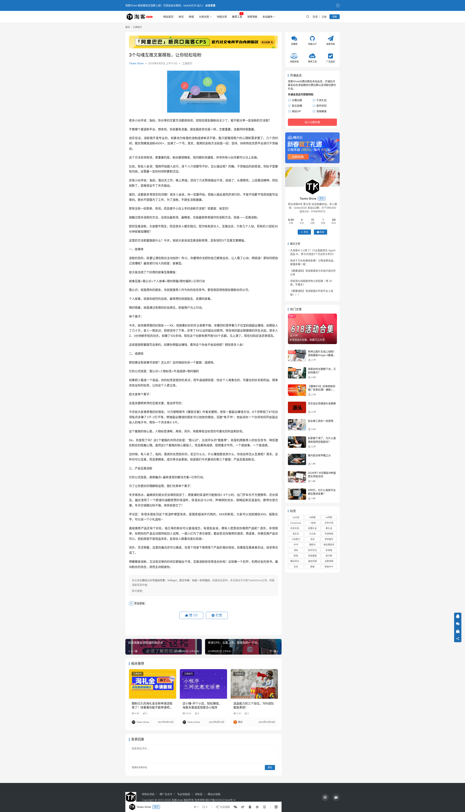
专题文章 (222, 16)
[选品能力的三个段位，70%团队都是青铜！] (254, 684)
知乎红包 (312, 550)
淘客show (177, 799)
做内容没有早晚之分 (319, 455)
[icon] (325, 797)
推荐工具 (237, 16)
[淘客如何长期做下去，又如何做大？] (297, 373)
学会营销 (139, 603)
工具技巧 (187, 63)
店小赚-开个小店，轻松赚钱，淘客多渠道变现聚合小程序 (202, 705)
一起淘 (312, 522)
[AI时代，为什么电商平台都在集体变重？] (297, 494)
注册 (324, 16)
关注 (306, 232)
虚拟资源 (312, 561)
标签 (200, 794)
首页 (127, 27)
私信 (322, 232)
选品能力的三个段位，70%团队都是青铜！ (253, 705)
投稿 (334, 16)
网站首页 (168, 16)
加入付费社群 (312, 122)
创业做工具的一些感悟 (320, 420)
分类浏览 (204, 16)
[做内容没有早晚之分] (297, 459)
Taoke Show (136, 63)
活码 (296, 550)
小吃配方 (296, 539)
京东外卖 (329, 522)
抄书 (296, 544)
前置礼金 (312, 528)
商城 (191, 16)
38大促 (295, 517)
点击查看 (210, 5)
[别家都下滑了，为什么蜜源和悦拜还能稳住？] (297, 442)
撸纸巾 (312, 544)
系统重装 (312, 555)
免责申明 (200, 799)
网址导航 (149, 794)
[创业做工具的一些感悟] (297, 425)
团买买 (296, 533)
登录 (315, 16)
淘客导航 (252, 16)
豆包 (296, 566)
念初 (312, 539)
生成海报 (224, 806)
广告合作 (167, 794)
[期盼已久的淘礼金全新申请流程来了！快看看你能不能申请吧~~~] (152, 684)
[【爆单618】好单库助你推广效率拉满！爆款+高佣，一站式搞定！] (297, 390)
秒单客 (329, 550)
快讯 (181, 16)
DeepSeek (295, 522)
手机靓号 (329, 539)
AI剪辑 (312, 517)
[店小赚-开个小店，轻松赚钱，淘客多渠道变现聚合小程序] (203, 684)
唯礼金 (329, 528)
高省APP (329, 566)
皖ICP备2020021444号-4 (220, 799)
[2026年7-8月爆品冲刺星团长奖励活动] (297, 476)
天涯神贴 (329, 533)
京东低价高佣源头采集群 (322, 403)
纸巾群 (329, 555)
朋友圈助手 (329, 544)
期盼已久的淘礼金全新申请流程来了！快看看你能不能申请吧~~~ (152, 706)
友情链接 (185, 794)
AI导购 (329, 517)
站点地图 (215, 794)
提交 (270, 767)
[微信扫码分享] (235, 807)
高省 (312, 566)
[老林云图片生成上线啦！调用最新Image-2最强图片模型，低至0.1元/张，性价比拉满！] (297, 355)
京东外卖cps (296, 528)
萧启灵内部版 (296, 561)
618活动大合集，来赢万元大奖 (307, 339)
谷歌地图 (329, 561)
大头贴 (312, 533)
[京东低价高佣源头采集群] (297, 407)
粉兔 (296, 555)
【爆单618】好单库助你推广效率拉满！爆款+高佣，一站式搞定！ (321, 390)
